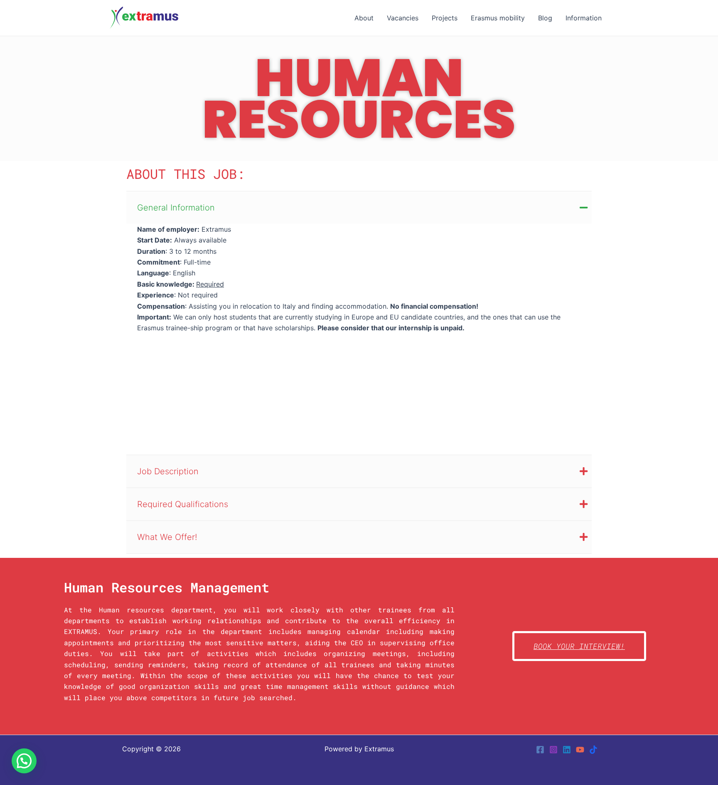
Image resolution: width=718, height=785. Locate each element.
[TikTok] (593, 749)
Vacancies (402, 18)
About (364, 18)
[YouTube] (580, 749)
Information (584, 18)
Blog (545, 18)
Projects (444, 18)
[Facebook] (540, 749)
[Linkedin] (567, 749)
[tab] (359, 207)
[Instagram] (553, 749)
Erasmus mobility (498, 18)
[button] (24, 760)
